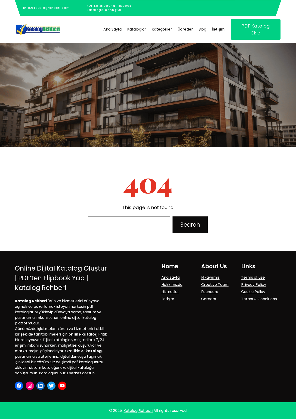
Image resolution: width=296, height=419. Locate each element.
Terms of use (253, 277)
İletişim (167, 299)
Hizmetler (170, 291)
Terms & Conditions (259, 299)
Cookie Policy (253, 291)
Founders (209, 291)
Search (190, 224)
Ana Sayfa (170, 277)
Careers (208, 299)
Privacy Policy (253, 284)
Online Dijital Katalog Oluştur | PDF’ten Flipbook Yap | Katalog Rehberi (61, 278)
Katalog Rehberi (138, 410)
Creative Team (214, 284)
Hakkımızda (171, 284)
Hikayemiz (210, 277)
